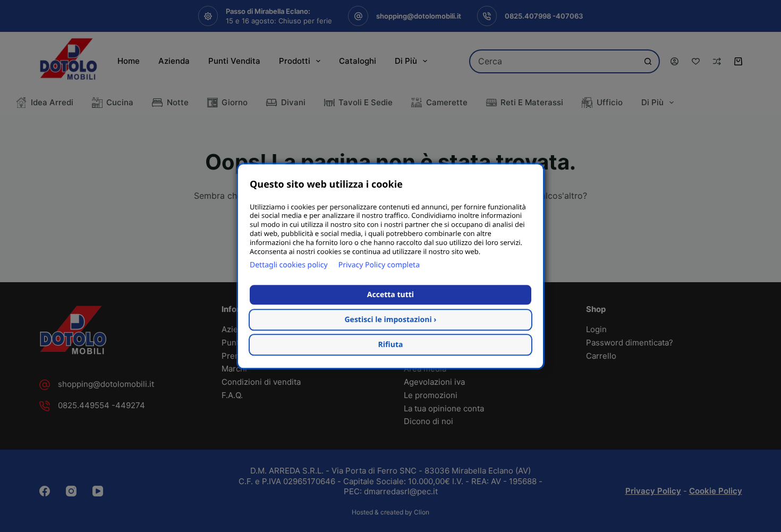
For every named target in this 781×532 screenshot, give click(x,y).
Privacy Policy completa (379, 265)
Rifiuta (390, 345)
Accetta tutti (390, 295)
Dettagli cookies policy (289, 265)
